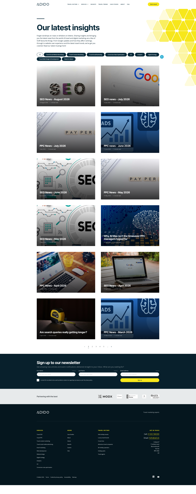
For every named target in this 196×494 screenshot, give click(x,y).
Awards (69, 444)
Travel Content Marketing (76, 54)
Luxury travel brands (103, 437)
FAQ (68, 451)
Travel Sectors (103, 430)
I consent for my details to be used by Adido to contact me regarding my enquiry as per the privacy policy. (66, 380)
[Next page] (111, 346)
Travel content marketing (43, 441)
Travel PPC (39, 437)
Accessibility (67, 477)
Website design (41, 454)
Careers (69, 447)
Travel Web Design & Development (49, 59)
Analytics (139, 54)
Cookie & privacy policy (56, 477)
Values (69, 441)
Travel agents (101, 454)
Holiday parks (101, 451)
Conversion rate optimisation (44, 467)
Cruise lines (101, 441)
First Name (40, 371)
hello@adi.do (154, 438)
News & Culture (68, 59)
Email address (124, 371)
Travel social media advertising (45, 444)
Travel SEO (39, 434)
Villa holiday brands (103, 434)
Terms (47, 477)
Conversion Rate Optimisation (116, 54)
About (69, 437)
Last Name (82, 371)
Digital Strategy (152, 54)
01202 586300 (153, 434)
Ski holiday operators (103, 447)
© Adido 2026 (40, 477)
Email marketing (41, 447)
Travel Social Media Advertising (55, 54)
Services (40, 430)
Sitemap (74, 477)
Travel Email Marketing (95, 54)
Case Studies (70, 434)
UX (131, 54)
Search (162, 57)
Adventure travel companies (105, 444)
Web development (41, 451)
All (40, 54)
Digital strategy (41, 457)
